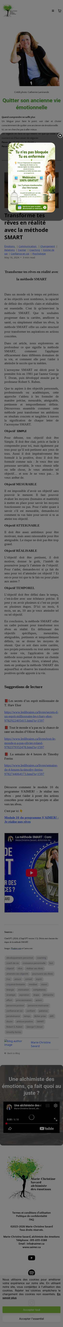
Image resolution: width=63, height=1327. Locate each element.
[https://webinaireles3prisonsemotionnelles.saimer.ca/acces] (31, 177)
